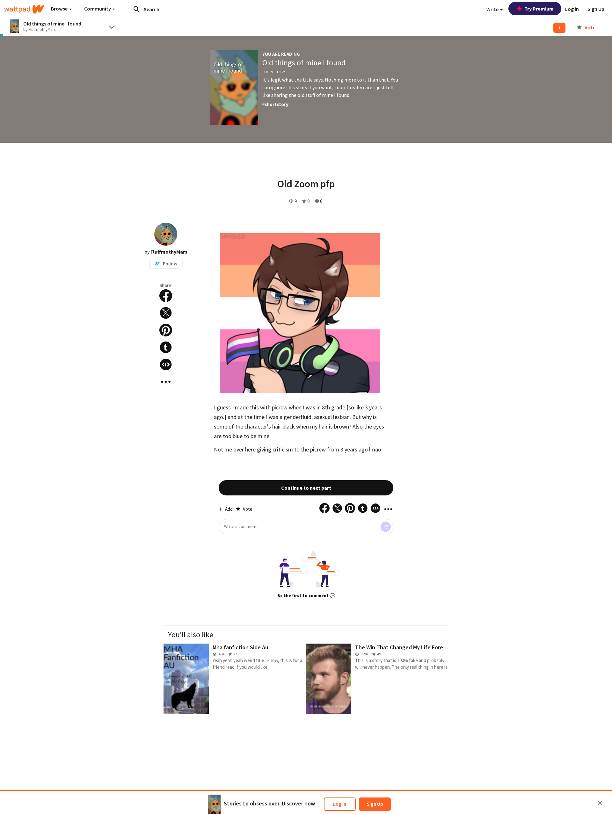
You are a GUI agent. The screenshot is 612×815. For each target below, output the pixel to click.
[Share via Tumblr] (165, 347)
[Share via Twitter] (165, 313)
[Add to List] (559, 28)
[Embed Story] (165, 364)
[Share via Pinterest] (165, 330)
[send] (386, 527)
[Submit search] (136, 9)
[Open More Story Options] (165, 381)
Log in (339, 804)
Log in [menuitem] (572, 9)
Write (492, 9)
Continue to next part (306, 488)
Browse (60, 8)
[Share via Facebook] (165, 295)
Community (98, 8)
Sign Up (375, 804)
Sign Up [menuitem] (595, 9)
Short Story (273, 71)
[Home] (24, 9)
